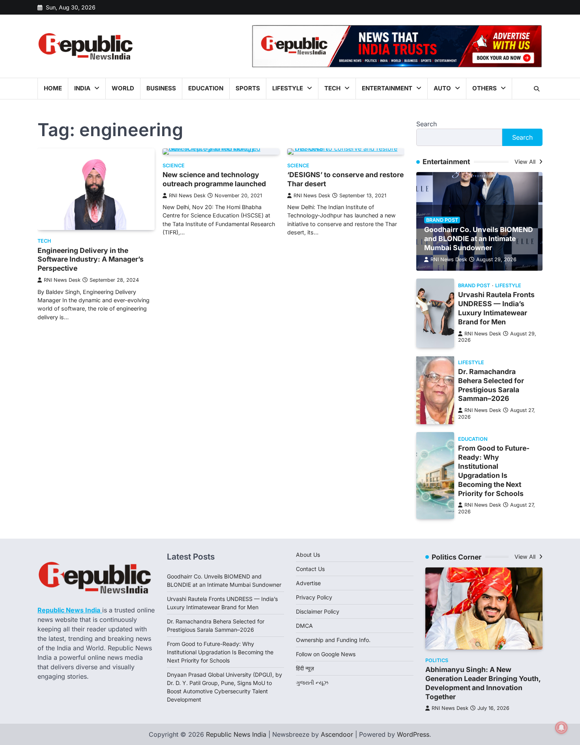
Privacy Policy (314, 597)
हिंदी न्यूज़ (305, 668)
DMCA (304, 625)
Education (205, 88)
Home (53, 88)
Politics (436, 660)
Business (161, 88)
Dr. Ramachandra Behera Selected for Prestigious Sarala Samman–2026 (491, 385)
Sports (248, 88)
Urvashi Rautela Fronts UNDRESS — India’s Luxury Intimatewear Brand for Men (496, 308)
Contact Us (310, 568)
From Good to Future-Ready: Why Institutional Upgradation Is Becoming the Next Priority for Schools (493, 470)
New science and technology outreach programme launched (214, 179)
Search (426, 124)
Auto (442, 88)
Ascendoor (337, 734)
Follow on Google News (325, 654)
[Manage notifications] (561, 727)
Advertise (308, 583)
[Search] (537, 89)
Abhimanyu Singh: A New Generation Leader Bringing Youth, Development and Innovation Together (483, 683)
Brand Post (442, 220)
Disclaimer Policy (317, 611)
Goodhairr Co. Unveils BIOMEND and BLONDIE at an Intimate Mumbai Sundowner (478, 238)
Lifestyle (287, 88)
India (82, 88)
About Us (308, 554)
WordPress (413, 734)
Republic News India (236, 734)
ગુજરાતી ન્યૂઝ (312, 682)
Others (484, 88)
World (123, 88)
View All (526, 161)
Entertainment (387, 88)
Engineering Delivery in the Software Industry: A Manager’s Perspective (90, 259)
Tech (332, 88)
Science (174, 165)
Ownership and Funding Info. (333, 639)
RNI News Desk (62, 280)
